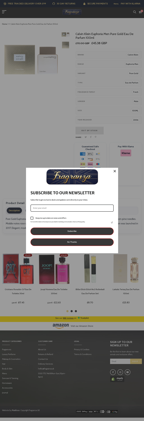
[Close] (114, 171)
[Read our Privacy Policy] (112, 222)
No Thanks (72, 242)
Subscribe (72, 231)
